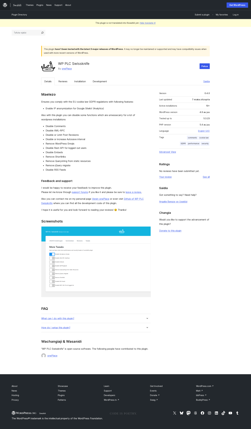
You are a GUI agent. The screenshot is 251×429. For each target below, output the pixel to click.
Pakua (204, 66)
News (14, 390)
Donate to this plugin (170, 230)
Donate (155, 395)
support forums (80, 192)
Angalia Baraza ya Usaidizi (173, 201)
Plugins (61, 395)
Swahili (42, 413)
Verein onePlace (100, 198)
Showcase (63, 386)
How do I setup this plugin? (55, 327)
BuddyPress (203, 400)
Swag (154, 400)
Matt (199, 390)
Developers (109, 395)
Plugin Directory (19, 14)
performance (193, 143)
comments (192, 138)
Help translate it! (148, 23)
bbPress (201, 395)
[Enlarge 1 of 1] (146, 230)
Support (108, 390)
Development (100, 81)
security (205, 143)
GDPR (183, 143)
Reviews (62, 81)
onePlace (67, 68)
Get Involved (156, 386)
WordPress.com (205, 386)
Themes (62, 390)
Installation (80, 81)
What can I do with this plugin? (57, 318)
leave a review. (133, 192)
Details (48, 81)
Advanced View (167, 151)
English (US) (204, 131)
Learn (106, 386)
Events (153, 390)
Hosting (15, 395)
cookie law (204, 138)
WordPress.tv (111, 400)
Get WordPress (237, 5)
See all (206, 176)
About (14, 386)
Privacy (15, 400)
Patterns (62, 400)
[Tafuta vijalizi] (42, 33)
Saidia (206, 81)
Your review (165, 176)
